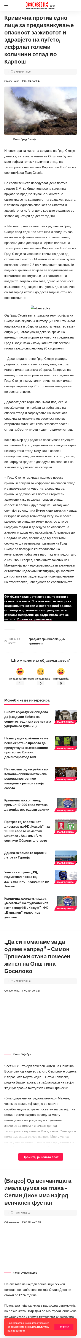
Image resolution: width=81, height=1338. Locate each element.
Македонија (65, 722)
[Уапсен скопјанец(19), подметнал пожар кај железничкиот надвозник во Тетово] (66, 876)
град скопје (37, 639)
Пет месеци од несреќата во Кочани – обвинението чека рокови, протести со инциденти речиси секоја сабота (26, 778)
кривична (36, 643)
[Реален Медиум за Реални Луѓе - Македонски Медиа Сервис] (40, 5)
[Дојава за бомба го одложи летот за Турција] (66, 857)
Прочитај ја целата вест (41, 1157)
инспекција (55, 639)
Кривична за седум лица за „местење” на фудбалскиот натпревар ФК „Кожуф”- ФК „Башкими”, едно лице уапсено (26, 907)
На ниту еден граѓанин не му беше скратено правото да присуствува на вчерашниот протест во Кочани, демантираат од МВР (26, 747)
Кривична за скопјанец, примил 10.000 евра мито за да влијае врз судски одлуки (26, 805)
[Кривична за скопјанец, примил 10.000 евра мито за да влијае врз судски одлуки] (66, 804)
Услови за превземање (34, 619)
